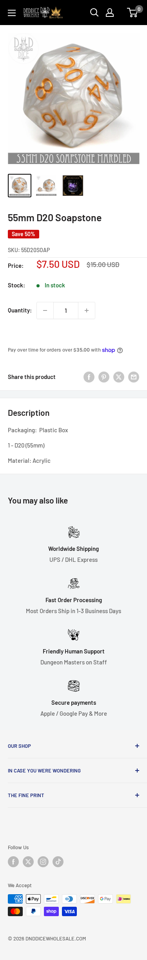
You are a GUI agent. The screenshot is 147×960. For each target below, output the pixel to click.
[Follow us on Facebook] (13, 861)
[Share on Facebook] (88, 377)
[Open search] (94, 12)
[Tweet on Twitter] (118, 377)
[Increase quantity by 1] (86, 310)
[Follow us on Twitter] (28, 861)
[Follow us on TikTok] (58, 861)
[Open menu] (12, 13)
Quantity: (20, 310)
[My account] (110, 12)
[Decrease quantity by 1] (45, 310)
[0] (133, 12)
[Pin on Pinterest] (103, 377)
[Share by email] (133, 377)
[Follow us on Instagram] (43, 861)
